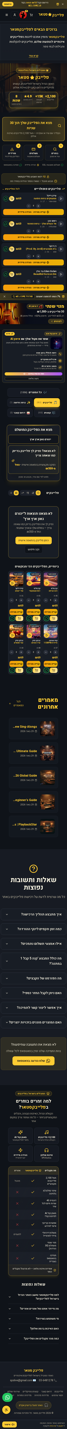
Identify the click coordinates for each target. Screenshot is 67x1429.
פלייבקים (59, 1391)
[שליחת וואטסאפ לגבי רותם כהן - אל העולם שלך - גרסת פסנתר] (5, 224)
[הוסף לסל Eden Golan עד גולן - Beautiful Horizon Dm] (11, 274)
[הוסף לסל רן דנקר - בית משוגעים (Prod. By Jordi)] (11, 249)
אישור (7, 1424)
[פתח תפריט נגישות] (6, 1410)
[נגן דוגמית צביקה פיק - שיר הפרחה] (29, 635)
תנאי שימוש (57, 1395)
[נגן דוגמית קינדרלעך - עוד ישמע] (12, 583)
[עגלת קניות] (31, 15)
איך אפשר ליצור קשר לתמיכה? (39, 1007)
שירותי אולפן (13, 1391)
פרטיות (53, 1425)
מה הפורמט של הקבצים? (44, 978)
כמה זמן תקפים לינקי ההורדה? (39, 929)
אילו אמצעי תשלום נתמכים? (41, 943)
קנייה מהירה (50, 612)
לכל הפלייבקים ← (11, 188)
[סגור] (63, 4)
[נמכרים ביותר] (22, 492)
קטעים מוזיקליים (30, 1391)
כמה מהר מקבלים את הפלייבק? (41, 1339)
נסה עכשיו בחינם (36, 373)
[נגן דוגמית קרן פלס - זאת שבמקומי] (29, 583)
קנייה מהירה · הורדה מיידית (32, 212)
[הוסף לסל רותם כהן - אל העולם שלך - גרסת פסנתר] (11, 224)
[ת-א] (27, 492)
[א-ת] (33, 492)
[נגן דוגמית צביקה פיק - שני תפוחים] (12, 635)
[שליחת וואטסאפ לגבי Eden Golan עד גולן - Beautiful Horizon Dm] (5, 274)
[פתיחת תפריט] (6, 15)
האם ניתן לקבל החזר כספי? (42, 993)
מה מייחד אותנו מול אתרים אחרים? (39, 1309)
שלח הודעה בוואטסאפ (31, 1061)
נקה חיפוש (33, 549)
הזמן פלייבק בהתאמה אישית (33, 540)
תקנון (61, 1425)
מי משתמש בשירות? (47, 1319)
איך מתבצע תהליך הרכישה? (41, 914)
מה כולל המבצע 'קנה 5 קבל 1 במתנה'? (41, 961)
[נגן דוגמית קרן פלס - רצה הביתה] (46, 583)
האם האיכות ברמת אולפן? (44, 1329)
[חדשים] (38, 492)
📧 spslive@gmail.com (23, 1380)
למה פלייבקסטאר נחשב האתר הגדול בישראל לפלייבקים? (38, 1297)
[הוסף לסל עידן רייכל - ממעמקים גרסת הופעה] (11, 198)
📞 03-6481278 (48, 1380)
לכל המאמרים (19, 703)
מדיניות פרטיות (41, 1395)
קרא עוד (33, 56)
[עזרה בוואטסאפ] (7, 1397)
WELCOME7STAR (24, 296)
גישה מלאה (33, 378)
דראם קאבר (46, 1391)
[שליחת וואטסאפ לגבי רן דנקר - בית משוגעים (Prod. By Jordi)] (5, 249)
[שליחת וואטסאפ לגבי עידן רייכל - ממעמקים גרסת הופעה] (5, 198)
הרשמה (8, 4)
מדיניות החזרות (24, 1395)
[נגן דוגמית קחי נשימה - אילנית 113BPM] (46, 635)
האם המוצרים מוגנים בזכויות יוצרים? (35, 1022)
